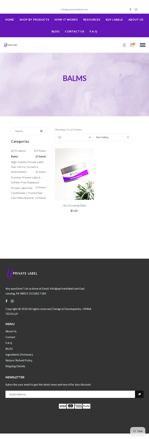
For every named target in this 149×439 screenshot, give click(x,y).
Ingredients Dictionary (19, 354)
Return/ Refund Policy (18, 360)
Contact (10, 337)
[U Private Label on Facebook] (130, 9)
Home (9, 19)
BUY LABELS (114, 19)
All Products (18, 150)
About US (136, 19)
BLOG (9, 348)
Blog (56, 31)
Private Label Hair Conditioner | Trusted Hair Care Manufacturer (27, 192)
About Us (11, 331)
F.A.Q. (9, 342)
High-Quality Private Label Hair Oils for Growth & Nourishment (27, 166)
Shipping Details (15, 366)
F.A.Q (93, 31)
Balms (14, 156)
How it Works (66, 19)
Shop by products (34, 19)
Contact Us (74, 31)
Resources (91, 19)
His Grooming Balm (74, 205)
